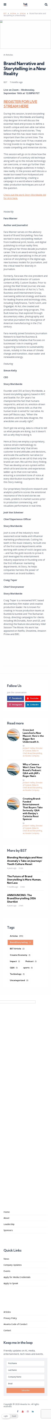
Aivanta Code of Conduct (15, 1324)
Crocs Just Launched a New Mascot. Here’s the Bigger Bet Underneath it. (33, 736)
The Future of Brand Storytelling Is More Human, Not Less (24, 880)
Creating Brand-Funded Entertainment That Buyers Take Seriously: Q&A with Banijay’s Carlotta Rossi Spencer (33, 809)
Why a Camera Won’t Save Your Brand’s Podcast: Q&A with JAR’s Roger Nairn (32, 770)
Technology (17, 974)
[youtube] (23, 1411)
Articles (9, 55)
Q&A (14, 967)
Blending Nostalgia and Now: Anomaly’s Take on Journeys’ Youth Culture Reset (25, 861)
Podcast (31, 961)
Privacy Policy (10, 1318)
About (6, 1217)
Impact (15, 961)
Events (7, 1271)
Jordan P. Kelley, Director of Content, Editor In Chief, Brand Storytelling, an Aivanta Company (32, 752)
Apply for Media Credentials (17, 1277)
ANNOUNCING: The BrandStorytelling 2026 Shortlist (21, 898)
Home (7, 1211)
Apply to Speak (11, 1283)
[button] (9, 1416)
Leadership (9, 1224)
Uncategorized (19, 980)
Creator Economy (20, 955)
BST (5, 82)
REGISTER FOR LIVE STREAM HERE (20, 104)
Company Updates (13, 1264)
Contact (7, 1330)
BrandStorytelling (20, 942)
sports (28, 967)
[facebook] (18, 1411)
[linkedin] (33, 1411)
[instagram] (28, 1411)
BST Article (17, 948)
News (6, 1258)
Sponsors (8, 1230)
